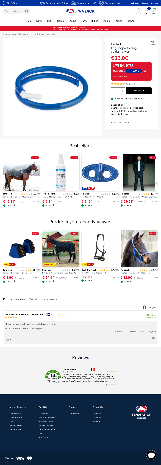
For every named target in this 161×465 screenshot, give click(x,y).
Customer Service (150, 3)
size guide (43, 437)
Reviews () (131, 84)
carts (84, 21)
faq (40, 433)
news (39, 21)
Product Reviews (14, 299)
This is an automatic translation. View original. (24, 329)
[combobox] (16, 11)
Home (6, 34)
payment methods (47, 425)
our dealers (74, 413)
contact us (43, 413)
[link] (80, 376)
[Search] (26, 11)
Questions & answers (43, 299)
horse (60, 21)
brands (130, 21)
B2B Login (135, 3)
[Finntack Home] (80, 11)
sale (29, 21)
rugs (50, 21)
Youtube (96, 422)
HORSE (13, 34)
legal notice (15, 429)
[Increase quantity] (122, 90)
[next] (156, 184)
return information (47, 429)
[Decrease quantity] (113, 90)
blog (12, 422)
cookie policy (16, 418)
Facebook (96, 413)
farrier (118, 21)
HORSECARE (23, 34)
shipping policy (46, 422)
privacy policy (16, 425)
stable (106, 21)
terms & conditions (47, 418)
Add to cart (139, 91)
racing (72, 21)
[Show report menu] (153, 339)
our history (15, 413)
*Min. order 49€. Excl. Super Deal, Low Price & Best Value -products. (80, 28)
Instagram (96, 418)
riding (94, 21)
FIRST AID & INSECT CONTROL (42, 34)
